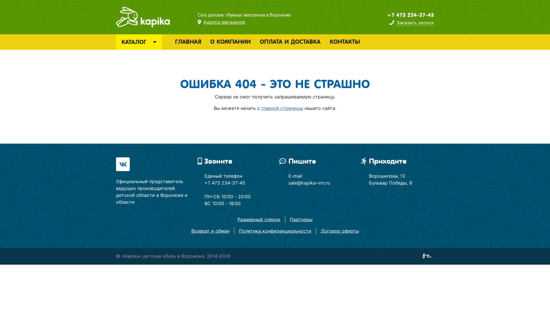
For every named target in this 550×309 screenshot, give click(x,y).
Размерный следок (258, 219)
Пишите (302, 161)
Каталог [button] (134, 42)
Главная (188, 41)
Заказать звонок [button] (415, 22)
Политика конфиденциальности (275, 231)
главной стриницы (282, 108)
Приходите (387, 161)
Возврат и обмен (210, 231)
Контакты (345, 41)
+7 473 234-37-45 (410, 15)
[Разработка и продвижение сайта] (428, 257)
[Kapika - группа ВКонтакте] (123, 164)
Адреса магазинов (224, 22)
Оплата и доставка (290, 41)
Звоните (218, 161)
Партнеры (301, 219)
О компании (230, 41)
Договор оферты (340, 231)
